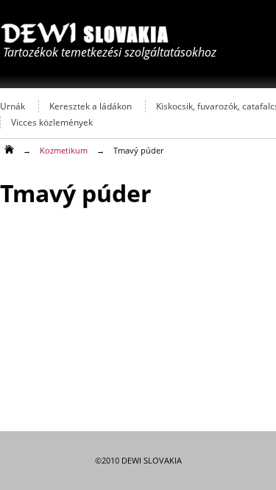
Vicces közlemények (52, 122)
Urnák (12, 106)
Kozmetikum (64, 150)
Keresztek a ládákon (90, 106)
